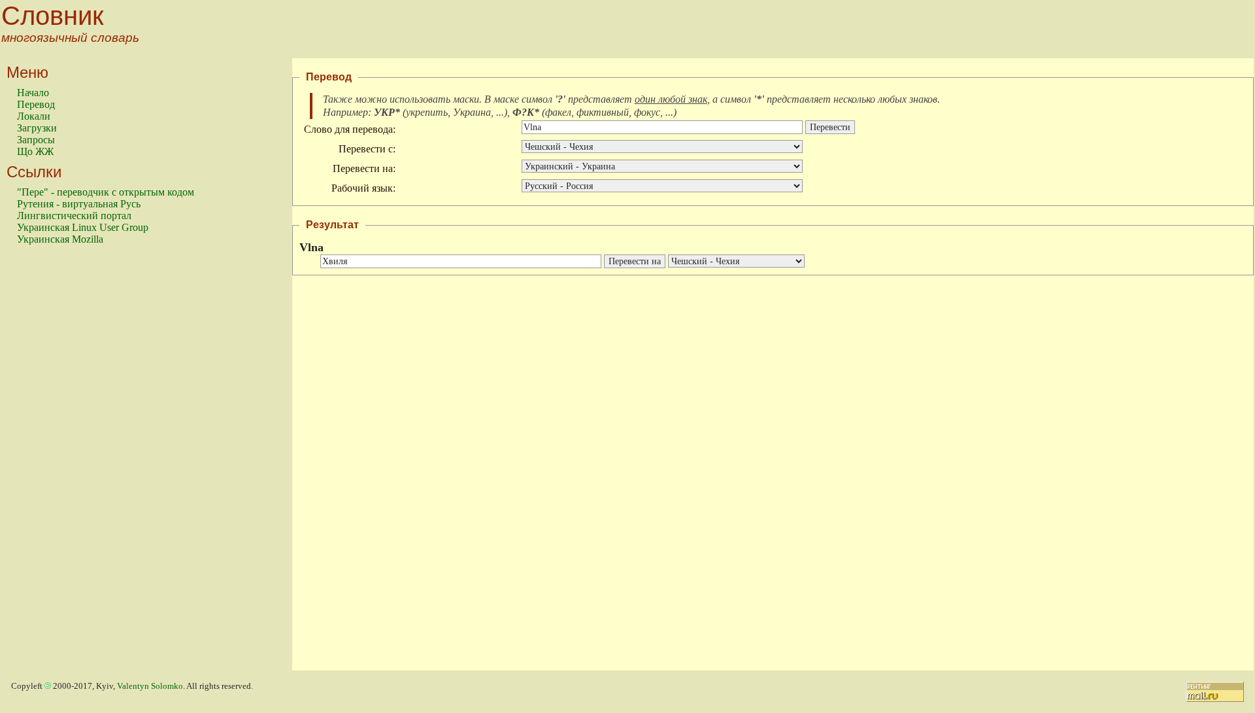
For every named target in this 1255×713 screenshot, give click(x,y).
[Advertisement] (69, 464)
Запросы (36, 139)
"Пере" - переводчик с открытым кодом (105, 192)
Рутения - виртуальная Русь (79, 203)
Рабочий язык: (363, 188)
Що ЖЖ (35, 151)
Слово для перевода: (349, 129)
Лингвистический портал (74, 215)
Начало (33, 92)
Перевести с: (367, 148)
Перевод (36, 104)
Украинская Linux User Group (82, 227)
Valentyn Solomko (150, 686)
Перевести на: (364, 168)
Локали (33, 116)
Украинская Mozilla (60, 239)
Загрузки (37, 127)
